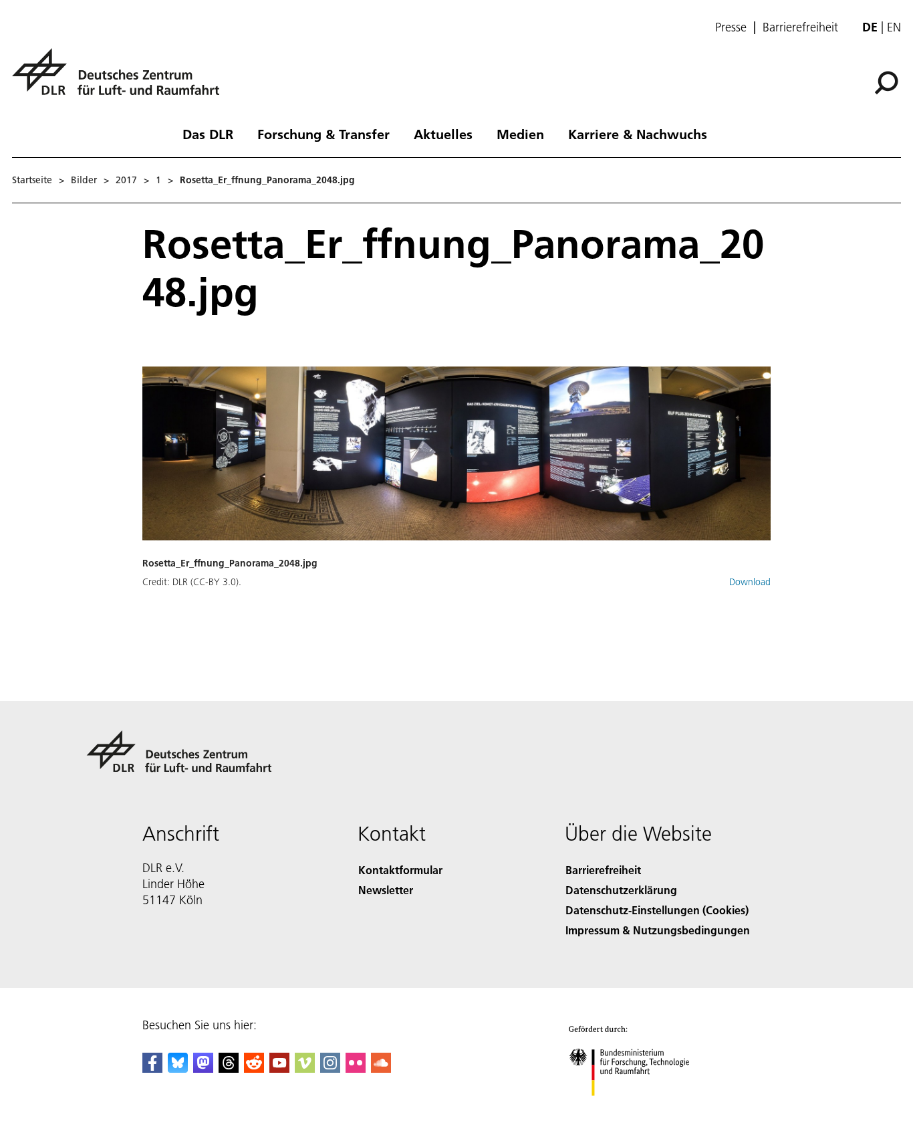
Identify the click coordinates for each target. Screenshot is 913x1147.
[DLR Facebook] (152, 1068)
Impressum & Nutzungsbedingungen (657, 930)
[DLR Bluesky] (178, 1068)
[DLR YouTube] (279, 1068)
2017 (126, 180)
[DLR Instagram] (330, 1068)
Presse (731, 27)
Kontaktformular (400, 870)
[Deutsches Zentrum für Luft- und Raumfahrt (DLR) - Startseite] (121, 79)
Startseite (32, 180)
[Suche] (888, 81)
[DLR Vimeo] (305, 1068)
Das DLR (207, 133)
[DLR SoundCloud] (381, 1068)
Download (750, 582)
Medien (520, 133)
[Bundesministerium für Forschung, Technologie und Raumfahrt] (642, 1109)
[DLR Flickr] (356, 1068)
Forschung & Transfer (323, 133)
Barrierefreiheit (800, 27)
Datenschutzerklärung (621, 890)
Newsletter (385, 890)
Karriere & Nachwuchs (637, 133)
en (894, 27)
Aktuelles (443, 133)
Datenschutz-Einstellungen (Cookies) (657, 910)
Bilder (84, 180)
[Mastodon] (203, 1068)
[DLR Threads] (229, 1068)
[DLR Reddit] (254, 1068)
